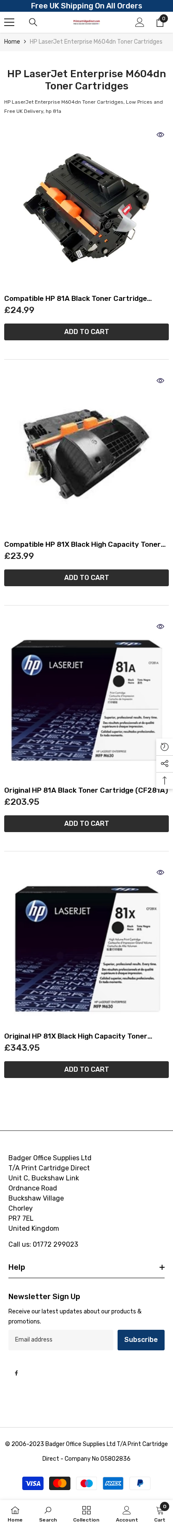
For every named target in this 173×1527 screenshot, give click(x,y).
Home (12, 41)
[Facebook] (16, 1373)
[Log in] (139, 22)
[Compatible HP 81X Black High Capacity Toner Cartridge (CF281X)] (86, 454)
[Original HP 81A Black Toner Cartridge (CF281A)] (86, 700)
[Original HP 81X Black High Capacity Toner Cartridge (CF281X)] (86, 946)
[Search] (33, 22)
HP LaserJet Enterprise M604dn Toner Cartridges (96, 41)
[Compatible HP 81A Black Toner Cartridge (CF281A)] (86, 208)
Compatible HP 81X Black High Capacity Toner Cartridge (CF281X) (82, 544)
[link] (48, 1513)
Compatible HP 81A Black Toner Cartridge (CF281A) (75, 298)
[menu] (9, 22)
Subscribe (141, 1340)
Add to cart (86, 332)
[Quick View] (160, 134)
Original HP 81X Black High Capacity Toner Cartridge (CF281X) (75, 1036)
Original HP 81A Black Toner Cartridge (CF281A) (86, 790)
